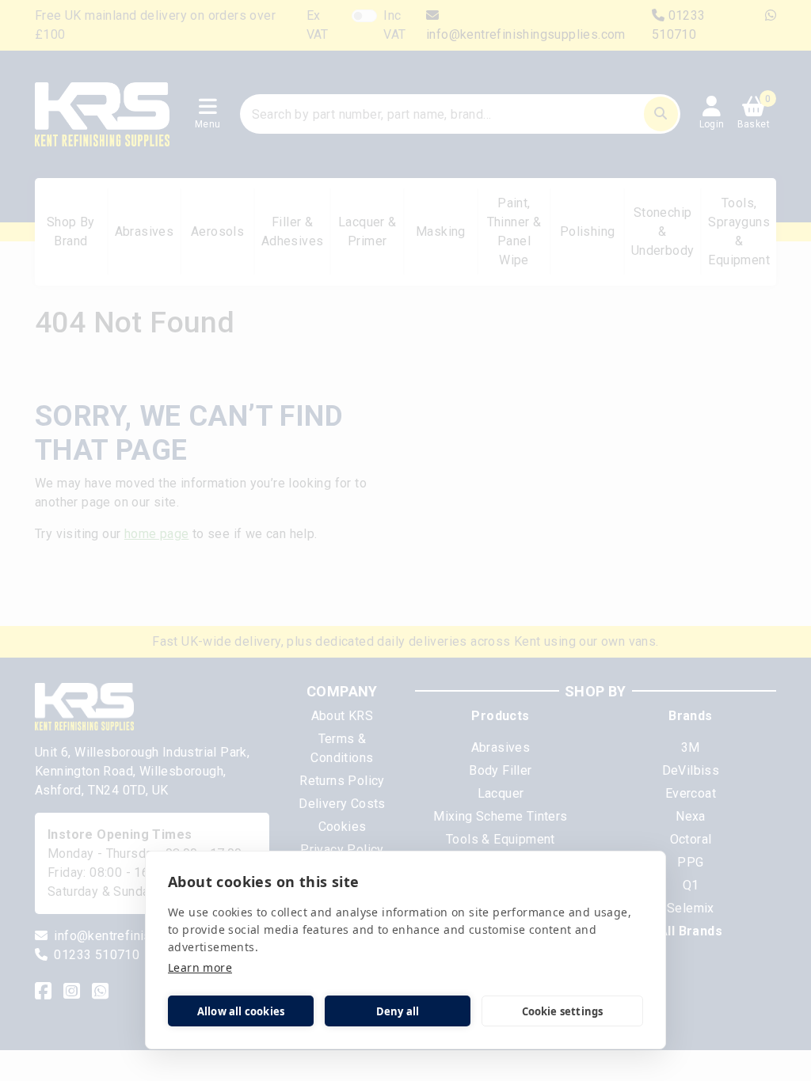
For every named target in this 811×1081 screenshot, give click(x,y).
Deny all (398, 1011)
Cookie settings (562, 1011)
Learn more (200, 967)
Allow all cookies (240, 1011)
